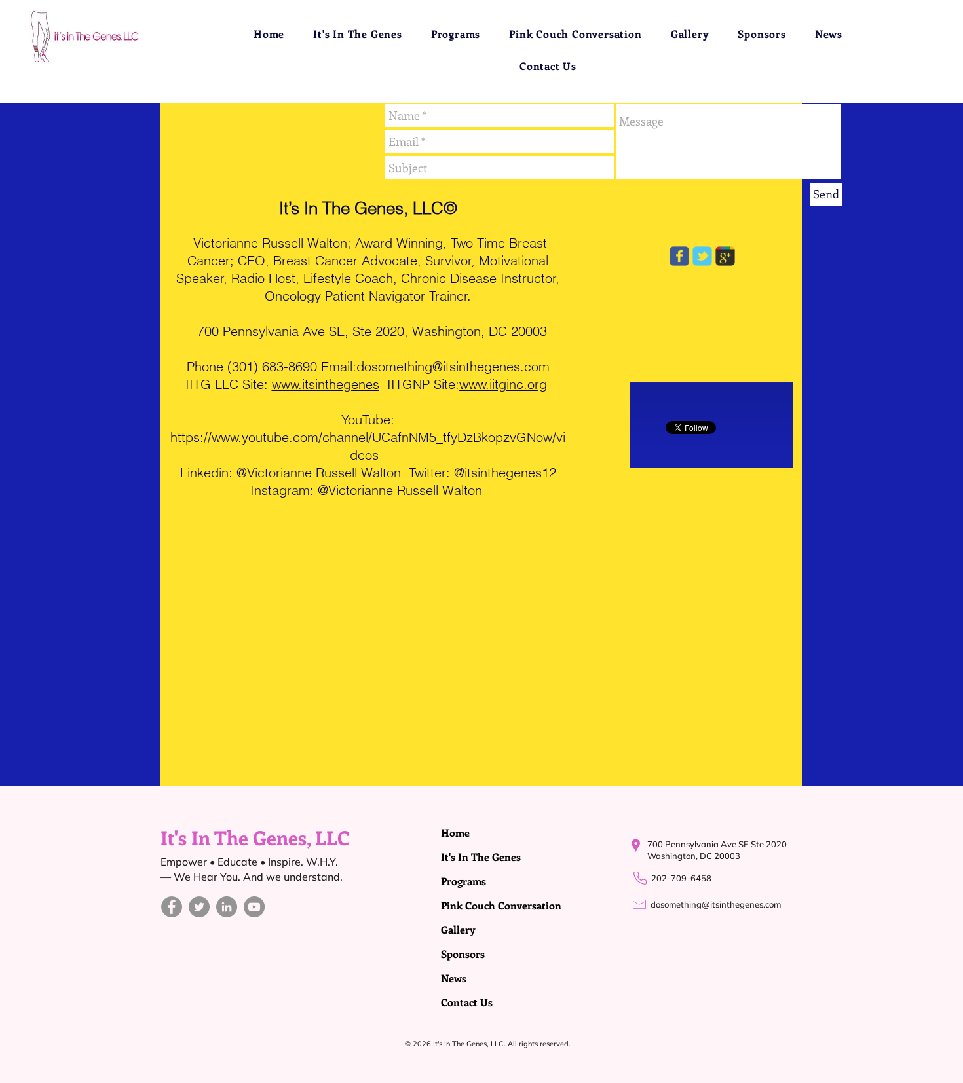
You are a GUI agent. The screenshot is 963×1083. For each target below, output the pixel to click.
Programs (463, 881)
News (453, 978)
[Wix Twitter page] (702, 256)
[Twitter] (199, 906)
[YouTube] (254, 906)
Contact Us (467, 1002)
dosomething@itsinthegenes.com (453, 366)
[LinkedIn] (226, 906)
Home (455, 832)
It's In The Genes (472, 857)
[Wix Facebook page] (679, 256)
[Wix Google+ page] (725, 256)
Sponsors (463, 954)
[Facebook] (171, 906)
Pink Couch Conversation (472, 905)
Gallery (458, 929)
